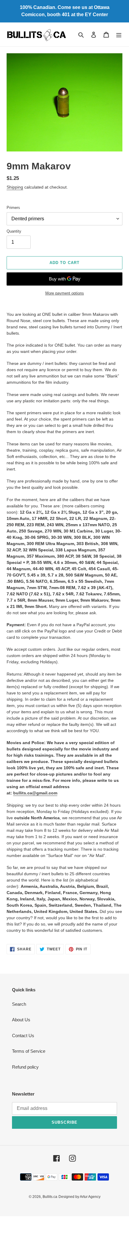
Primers (13, 207)
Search (19, 1004)
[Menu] (118, 34)
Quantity (14, 231)
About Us (21, 1019)
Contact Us (23, 1035)
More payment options (64, 293)
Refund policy (25, 1066)
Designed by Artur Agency (79, 1197)
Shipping (15, 187)
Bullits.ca (50, 1197)
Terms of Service (28, 1051)
